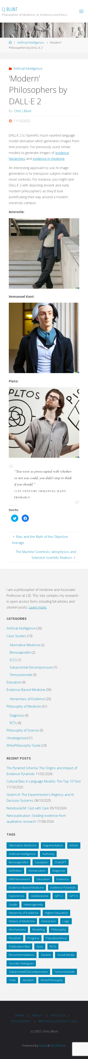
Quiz (40, 946)
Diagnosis (17, 715)
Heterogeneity (33, 904)
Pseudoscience (56, 938)
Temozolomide (21, 675)
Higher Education (56, 913)
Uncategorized (17, 738)
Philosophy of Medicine (24, 706)
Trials (12, 980)
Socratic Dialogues (21, 963)
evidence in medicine (49, 158)
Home (20, 1015)
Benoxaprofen (20, 652)
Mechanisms (17, 929)
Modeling (38, 929)
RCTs (13, 723)
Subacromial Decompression (31, 667)
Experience (16, 896)
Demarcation (37, 871)
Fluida (42, 1045)
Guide (13, 904)
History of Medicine (22, 921)
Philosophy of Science (23, 730)
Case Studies (16, 636)
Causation (41, 862)
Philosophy (58, 929)
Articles (58, 1015)
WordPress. (58, 1045)
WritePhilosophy (52, 980)
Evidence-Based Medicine (26, 689)
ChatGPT (60, 862)
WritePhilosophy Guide (24, 745)
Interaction (48, 921)
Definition (15, 871)
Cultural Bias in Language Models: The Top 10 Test (44, 781)
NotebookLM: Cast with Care (28, 808)
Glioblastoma (39, 896)
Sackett (46, 955)
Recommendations (21, 955)
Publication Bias (19, 946)
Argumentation (53, 845)
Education (14, 682)
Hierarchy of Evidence (23, 913)
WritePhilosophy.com (57, 1021)
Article (73, 845)
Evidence (62, 879)
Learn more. (38, 607)
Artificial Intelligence (30, 42)
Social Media (65, 955)
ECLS (13, 660)
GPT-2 (59, 896)
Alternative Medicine (25, 645)
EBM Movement (19, 879)
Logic (66, 921)
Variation (28, 980)
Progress (33, 938)
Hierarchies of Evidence (27, 699)
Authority (48, 854)
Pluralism (15, 938)
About (37, 1015)
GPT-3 (73, 896)
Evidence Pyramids (63, 887)
